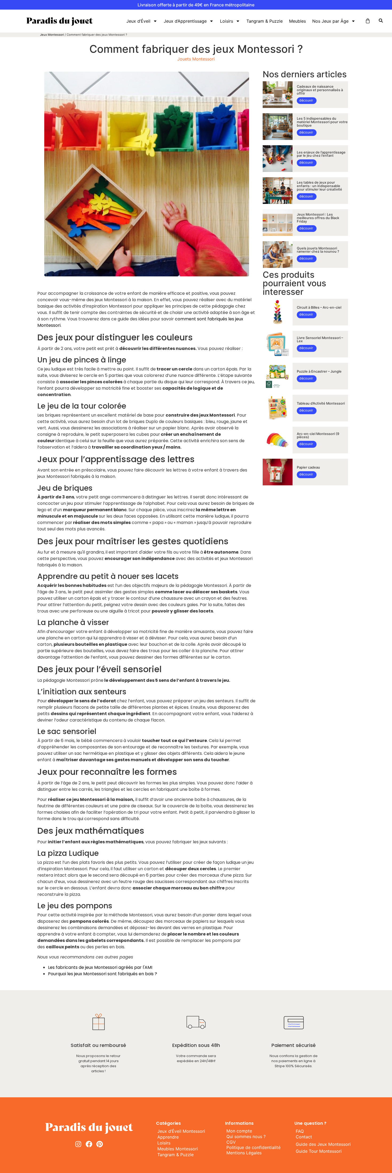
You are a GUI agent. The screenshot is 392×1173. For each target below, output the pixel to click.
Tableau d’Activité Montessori (321, 403)
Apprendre (168, 1137)
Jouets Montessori (196, 59)
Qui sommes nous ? (246, 1136)
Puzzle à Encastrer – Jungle (319, 371)
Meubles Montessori (177, 1148)
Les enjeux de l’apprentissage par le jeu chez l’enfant (321, 154)
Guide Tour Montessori (319, 1151)
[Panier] (368, 21)
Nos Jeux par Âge (330, 21)
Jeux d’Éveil (138, 21)
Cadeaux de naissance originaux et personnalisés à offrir (320, 89)
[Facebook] (89, 1144)
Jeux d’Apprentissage (185, 21)
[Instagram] (78, 1144)
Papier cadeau (308, 467)
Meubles (297, 21)
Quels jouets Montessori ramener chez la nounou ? (318, 250)
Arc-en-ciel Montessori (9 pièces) (318, 435)
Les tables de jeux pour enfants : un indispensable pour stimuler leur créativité (319, 185)
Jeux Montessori (52, 35)
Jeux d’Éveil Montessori (181, 1131)
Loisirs (226, 21)
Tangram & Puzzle (264, 21)
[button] (381, 21)
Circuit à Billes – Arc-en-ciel (319, 307)
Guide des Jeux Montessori (323, 1144)
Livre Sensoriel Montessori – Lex (320, 339)
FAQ (300, 1131)
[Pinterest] (99, 1144)
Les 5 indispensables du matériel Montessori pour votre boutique (322, 121)
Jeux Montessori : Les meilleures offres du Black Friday (318, 217)
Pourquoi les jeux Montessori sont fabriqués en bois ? (102, 974)
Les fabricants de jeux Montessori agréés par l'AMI (100, 967)
